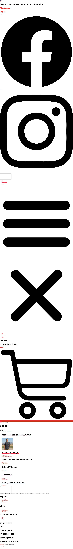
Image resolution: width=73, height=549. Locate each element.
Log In (3, 12)
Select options (5, 455)
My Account (5, 8)
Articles (2, 336)
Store (2, 181)
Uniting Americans (2, 544)
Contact (2, 184)
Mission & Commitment (4, 182)
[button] (36, 259)
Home (2, 180)
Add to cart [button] (6, 463)
